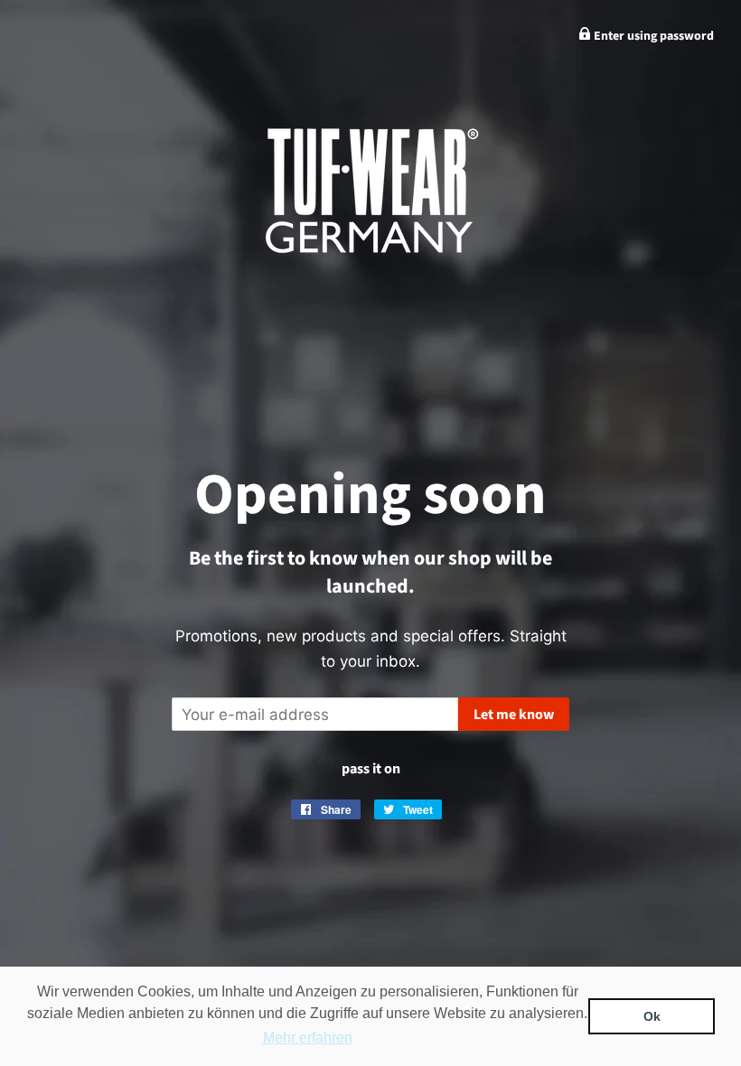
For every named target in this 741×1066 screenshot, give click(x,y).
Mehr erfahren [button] (307, 1037)
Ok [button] (652, 1016)
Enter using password (652, 36)
